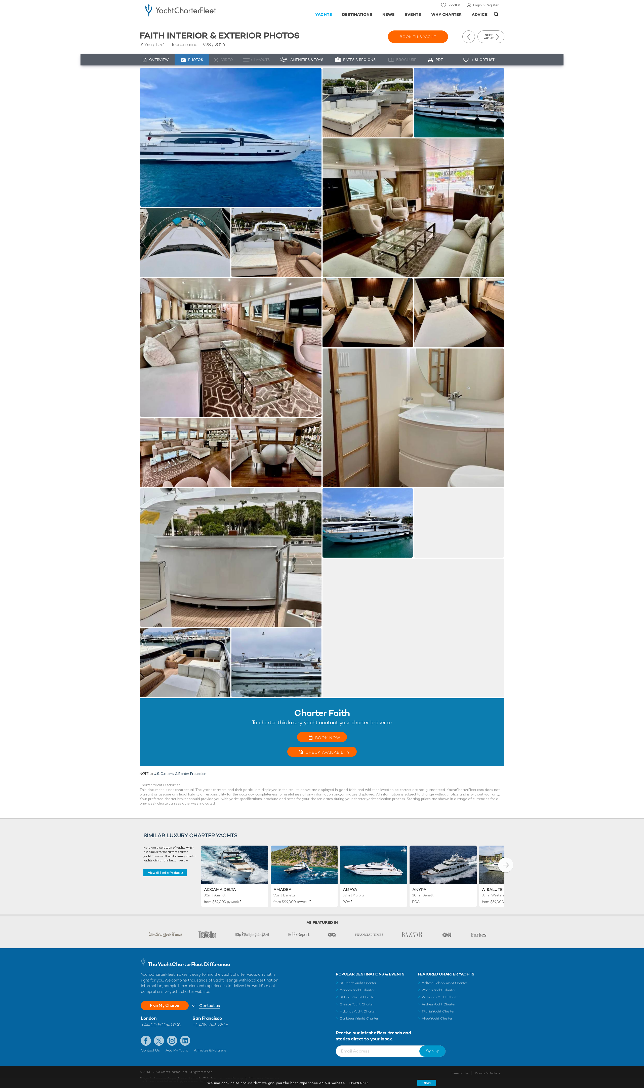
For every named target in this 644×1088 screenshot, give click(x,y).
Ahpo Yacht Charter (437, 1018)
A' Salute (492, 889)
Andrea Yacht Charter (439, 1004)
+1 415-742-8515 (210, 1025)
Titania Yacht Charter (438, 1011)
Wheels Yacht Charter (439, 990)
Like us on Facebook (146, 1041)
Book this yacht (418, 36)
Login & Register (486, 5)
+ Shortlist (483, 59)
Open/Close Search (496, 14)
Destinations (357, 14)
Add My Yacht (177, 1050)
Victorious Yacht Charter (441, 997)
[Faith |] (185, 242)
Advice (480, 14)
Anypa (419, 889)
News (388, 14)
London (148, 1018)
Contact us (209, 1005)
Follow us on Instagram (172, 1041)
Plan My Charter (165, 1005)
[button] (505, 865)
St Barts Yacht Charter (357, 997)
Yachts (323, 14)
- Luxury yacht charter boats (196, 10)
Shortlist (454, 5)
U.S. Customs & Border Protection (180, 773)
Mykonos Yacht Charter (358, 1011)
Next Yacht (489, 36)
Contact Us (150, 1050)
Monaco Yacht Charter (357, 990)
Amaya (350, 889)
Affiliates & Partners (210, 1050)
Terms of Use (460, 1073)
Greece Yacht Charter (357, 1004)
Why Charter (446, 14)
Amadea (282, 889)
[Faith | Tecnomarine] (231, 137)
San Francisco (207, 1018)
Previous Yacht (468, 36)
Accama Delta (220, 889)
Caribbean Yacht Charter (359, 1018)
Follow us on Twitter (159, 1041)
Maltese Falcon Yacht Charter (444, 983)
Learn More (359, 1083)
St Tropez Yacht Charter (358, 983)
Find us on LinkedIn (185, 1041)
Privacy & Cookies (487, 1073)
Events (413, 14)
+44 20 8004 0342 (161, 1025)
